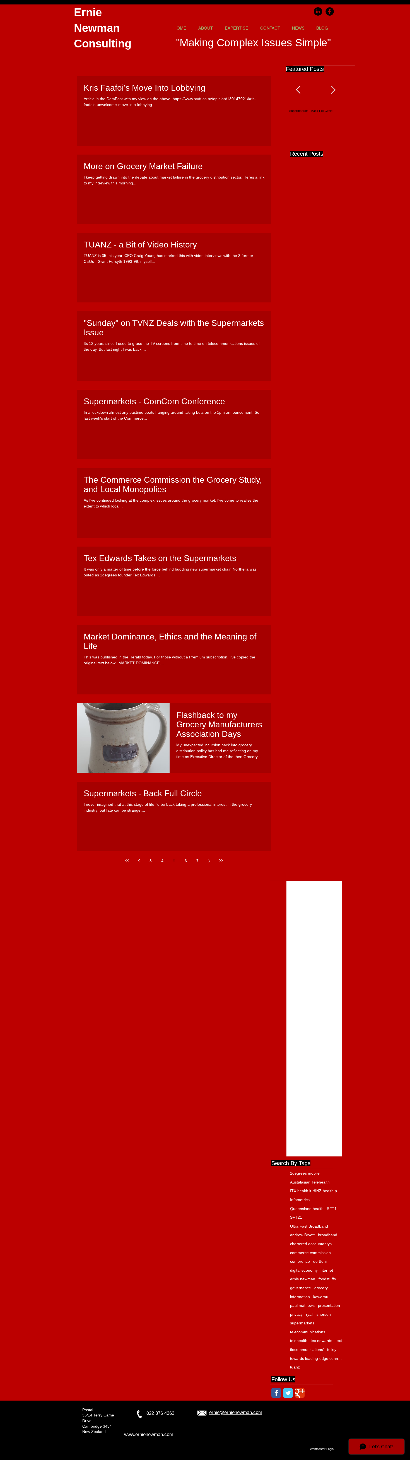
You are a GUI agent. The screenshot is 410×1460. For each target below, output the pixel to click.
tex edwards (321, 1340)
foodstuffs (327, 1279)
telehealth (298, 1340)
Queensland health (307, 1208)
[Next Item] (333, 90)
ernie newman (302, 1279)
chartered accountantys (311, 1244)
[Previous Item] (298, 90)
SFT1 (332, 1208)
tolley (331, 1349)
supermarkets (302, 1323)
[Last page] (221, 861)
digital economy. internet (311, 1270)
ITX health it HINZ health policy (316, 1191)
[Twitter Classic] (288, 1393)
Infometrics (300, 1199)
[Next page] (209, 861)
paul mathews (302, 1305)
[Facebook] (329, 11)
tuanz (295, 1367)
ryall (309, 1314)
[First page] (127, 861)
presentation (329, 1305)
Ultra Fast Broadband (309, 1226)
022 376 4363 (159, 1413)
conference (300, 1261)
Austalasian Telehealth (310, 1182)
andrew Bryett (302, 1235)
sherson (324, 1314)
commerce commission (310, 1252)
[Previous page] (139, 861)
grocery (321, 1288)
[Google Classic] (300, 1393)
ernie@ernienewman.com (235, 1412)
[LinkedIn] (318, 11)
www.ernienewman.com (148, 1434)
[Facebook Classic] (276, 1393)
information (300, 1297)
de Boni (320, 1261)
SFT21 (296, 1217)
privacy (296, 1314)
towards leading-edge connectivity (316, 1358)
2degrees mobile (305, 1173)
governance (300, 1288)
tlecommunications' (307, 1349)
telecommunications (307, 1332)
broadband (327, 1235)
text (339, 1340)
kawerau (320, 1297)
